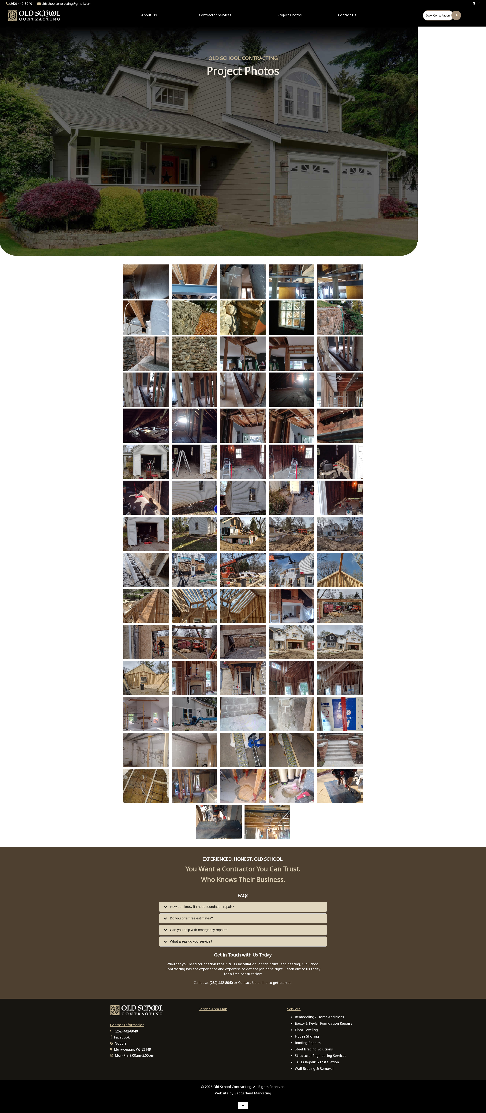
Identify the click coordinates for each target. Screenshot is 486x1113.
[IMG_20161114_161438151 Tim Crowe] (340, 317)
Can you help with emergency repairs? (197, 930)
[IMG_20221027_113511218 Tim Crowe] (194, 462)
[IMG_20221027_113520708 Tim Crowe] (291, 462)
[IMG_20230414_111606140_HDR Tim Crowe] (291, 570)
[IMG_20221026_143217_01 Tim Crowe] (291, 426)
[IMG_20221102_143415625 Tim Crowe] (194, 498)
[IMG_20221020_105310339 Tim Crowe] (146, 426)
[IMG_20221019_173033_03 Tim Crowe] (291, 390)
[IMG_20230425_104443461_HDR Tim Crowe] (194, 642)
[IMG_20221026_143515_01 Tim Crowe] (340, 426)
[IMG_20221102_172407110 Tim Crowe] (340, 498)
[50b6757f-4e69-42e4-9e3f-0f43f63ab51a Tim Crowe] (194, 281)
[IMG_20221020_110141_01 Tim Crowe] (340, 390)
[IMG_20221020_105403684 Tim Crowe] (194, 426)
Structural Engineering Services (320, 1055)
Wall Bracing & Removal (314, 1068)
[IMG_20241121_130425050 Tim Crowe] (146, 750)
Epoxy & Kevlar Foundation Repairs (323, 1023)
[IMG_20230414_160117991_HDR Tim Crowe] (194, 606)
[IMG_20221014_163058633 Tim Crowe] (340, 353)
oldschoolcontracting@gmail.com (66, 3)
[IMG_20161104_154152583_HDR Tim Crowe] (243, 317)
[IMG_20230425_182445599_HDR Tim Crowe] (243, 642)
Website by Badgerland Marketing (243, 1093)
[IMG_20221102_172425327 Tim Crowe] (146, 534)
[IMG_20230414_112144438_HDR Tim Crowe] (340, 570)
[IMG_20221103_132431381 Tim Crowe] (194, 534)
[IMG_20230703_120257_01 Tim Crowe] (243, 678)
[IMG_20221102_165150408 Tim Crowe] (291, 498)
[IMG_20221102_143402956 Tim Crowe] (340, 462)
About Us (149, 15)
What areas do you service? (189, 941)
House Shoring (307, 1036)
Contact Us (347, 15)
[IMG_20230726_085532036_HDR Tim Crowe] (194, 714)
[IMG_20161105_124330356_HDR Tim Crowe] (291, 317)
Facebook (122, 1037)
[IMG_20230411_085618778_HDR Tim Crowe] (340, 534)
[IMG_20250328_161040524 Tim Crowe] (219, 822)
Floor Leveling (306, 1030)
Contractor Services (215, 15)
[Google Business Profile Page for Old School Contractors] (474, 3)
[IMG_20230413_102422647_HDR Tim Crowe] (194, 570)
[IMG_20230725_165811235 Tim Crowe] (146, 714)
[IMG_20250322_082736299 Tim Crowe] (146, 786)
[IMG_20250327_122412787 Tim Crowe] (243, 786)
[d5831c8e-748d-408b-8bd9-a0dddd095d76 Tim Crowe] (340, 281)
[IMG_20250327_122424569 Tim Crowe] (291, 786)
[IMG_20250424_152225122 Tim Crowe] (267, 822)
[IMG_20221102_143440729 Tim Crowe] (243, 498)
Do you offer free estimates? (190, 918)
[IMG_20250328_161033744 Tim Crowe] (340, 786)
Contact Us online (252, 982)
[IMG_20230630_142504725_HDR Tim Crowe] (194, 678)
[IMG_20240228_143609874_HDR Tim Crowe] (340, 714)
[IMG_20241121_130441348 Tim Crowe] (194, 750)
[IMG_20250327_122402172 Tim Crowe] (194, 786)
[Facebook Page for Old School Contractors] (479, 3)
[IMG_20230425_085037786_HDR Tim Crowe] (146, 642)
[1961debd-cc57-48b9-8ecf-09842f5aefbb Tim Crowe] (243, 281)
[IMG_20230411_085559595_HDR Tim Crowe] (291, 534)
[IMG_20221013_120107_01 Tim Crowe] (291, 353)
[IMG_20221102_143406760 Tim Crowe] (146, 498)
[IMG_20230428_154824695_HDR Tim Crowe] (146, 678)
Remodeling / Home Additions (319, 1017)
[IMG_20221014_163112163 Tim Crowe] (243, 390)
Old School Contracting (232, 1086)
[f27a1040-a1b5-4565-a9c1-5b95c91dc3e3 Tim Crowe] (146, 317)
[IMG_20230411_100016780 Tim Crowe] (146, 570)
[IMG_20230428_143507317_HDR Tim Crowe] (291, 642)
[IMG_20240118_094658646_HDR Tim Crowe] (243, 714)
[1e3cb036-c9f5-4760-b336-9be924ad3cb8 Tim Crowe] (146, 281)
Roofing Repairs (308, 1042)
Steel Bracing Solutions (314, 1049)
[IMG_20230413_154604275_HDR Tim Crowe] (243, 570)
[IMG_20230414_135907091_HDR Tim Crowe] (146, 606)
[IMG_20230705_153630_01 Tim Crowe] (291, 678)
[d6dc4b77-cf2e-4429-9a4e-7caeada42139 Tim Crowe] (291, 281)
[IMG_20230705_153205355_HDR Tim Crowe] (340, 678)
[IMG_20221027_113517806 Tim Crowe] (243, 462)
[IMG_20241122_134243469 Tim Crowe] (340, 750)
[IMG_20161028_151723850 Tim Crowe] (194, 317)
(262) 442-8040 (20, 3)
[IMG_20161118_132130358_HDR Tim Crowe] (194, 353)
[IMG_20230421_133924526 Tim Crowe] (291, 606)
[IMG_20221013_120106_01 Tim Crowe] (243, 353)
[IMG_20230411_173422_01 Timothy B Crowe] (243, 534)
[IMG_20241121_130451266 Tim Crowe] (291, 750)
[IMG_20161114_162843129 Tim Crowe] (146, 353)
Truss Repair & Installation (317, 1062)
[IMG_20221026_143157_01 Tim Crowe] (243, 426)
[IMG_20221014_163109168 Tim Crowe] (194, 390)
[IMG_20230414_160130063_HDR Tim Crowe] (243, 606)
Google (120, 1043)
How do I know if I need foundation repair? (200, 907)
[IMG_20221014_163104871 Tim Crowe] (146, 390)
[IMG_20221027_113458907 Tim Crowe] (146, 462)
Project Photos (289, 15)
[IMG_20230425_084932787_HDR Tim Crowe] (340, 606)
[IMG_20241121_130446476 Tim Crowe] (243, 750)
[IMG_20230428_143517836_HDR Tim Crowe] (340, 642)
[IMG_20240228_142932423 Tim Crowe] (291, 714)
